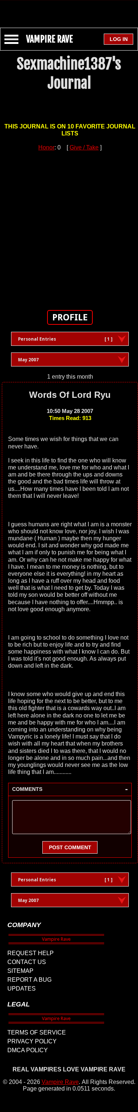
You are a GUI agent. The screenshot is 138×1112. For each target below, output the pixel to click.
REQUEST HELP (30, 953)
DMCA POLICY (27, 1050)
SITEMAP (20, 971)
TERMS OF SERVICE (36, 1032)
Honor (46, 147)
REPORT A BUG (29, 980)
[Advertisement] (69, 10)
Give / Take (84, 147)
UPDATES (21, 988)
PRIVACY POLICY (32, 1041)
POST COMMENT (70, 847)
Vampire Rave (60, 1082)
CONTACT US (26, 962)
